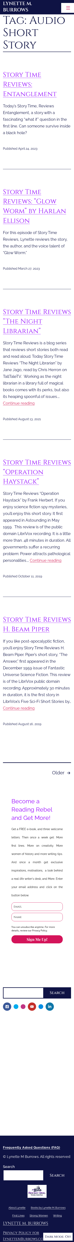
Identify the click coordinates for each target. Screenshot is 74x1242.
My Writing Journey (22, 1025)
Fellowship (15, 1038)
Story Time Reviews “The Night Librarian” (37, 321)
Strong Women (15, 1099)
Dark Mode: (54, 1237)
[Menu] (67, 8)
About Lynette (15, 1018)
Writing (9, 1105)
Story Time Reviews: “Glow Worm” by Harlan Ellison (34, 206)
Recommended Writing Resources (34, 1112)
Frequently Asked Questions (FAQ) (31, 1147)
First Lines (11, 1092)
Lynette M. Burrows (17, 6)
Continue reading (19, 403)
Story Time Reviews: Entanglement (30, 84)
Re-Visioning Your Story (25, 1126)
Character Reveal (20, 1065)
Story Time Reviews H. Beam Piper (37, 624)
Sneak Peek (15, 1085)
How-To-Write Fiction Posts (28, 1119)
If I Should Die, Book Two (26, 1058)
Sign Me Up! (37, 939)
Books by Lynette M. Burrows (27, 1031)
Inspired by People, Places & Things (35, 1072)
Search (9, 984)
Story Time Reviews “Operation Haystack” (37, 472)
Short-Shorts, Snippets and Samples (36, 1078)
